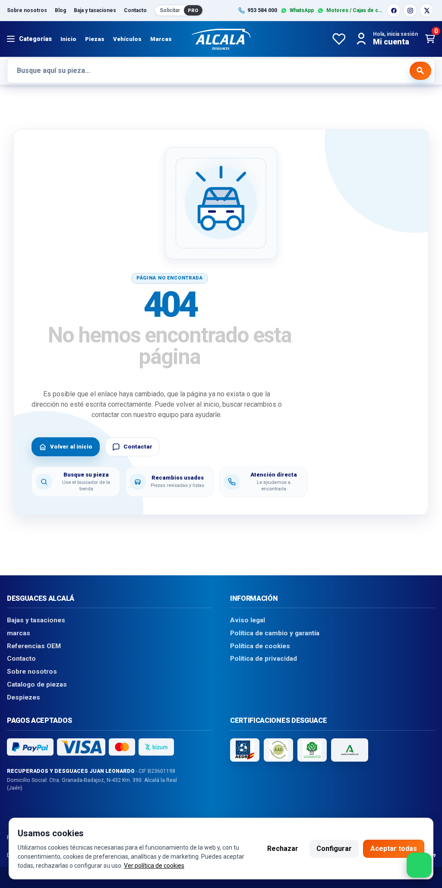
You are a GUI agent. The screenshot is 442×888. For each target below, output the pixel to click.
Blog (60, 10)
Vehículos (127, 39)
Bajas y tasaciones (36, 620)
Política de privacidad (263, 658)
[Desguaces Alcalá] (221, 39)
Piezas (94, 39)
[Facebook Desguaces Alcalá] (394, 10)
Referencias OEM (34, 646)
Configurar (334, 848)
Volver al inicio (71, 446)
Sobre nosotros (27, 10)
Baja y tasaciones (95, 10)
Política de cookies (260, 646)
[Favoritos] (339, 39)
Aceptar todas (393, 848)
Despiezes (23, 697)
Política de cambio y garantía (274, 633)
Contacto (135, 10)
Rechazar (282, 848)
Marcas (161, 39)
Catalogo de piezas (37, 684)
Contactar (137, 446)
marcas (18, 633)
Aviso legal (247, 620)
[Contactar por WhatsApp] (419, 865)
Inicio (68, 39)
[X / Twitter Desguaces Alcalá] (426, 10)
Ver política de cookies (154, 865)
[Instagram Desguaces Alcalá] (410, 10)
